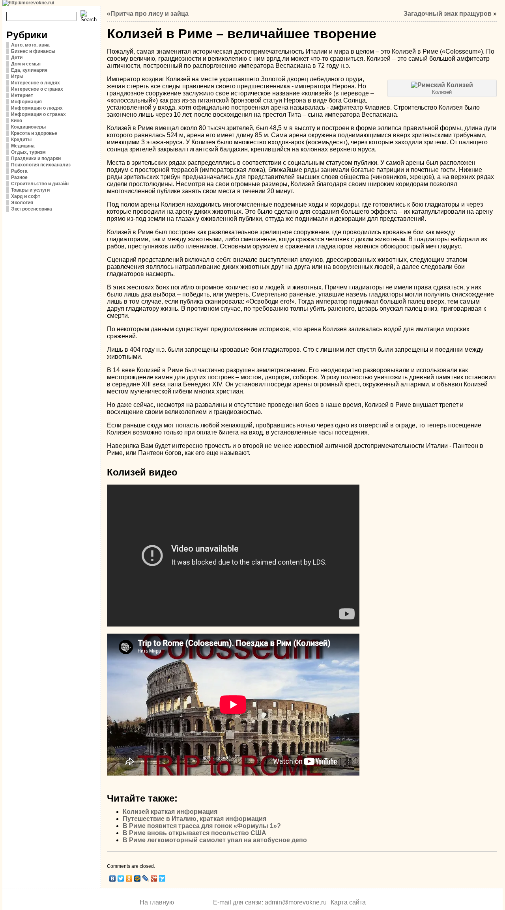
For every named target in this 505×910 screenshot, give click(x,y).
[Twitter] (121, 878)
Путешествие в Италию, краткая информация (194, 818)
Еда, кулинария (29, 70)
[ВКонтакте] (112, 878)
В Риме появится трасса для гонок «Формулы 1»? (202, 825)
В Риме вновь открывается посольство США (194, 833)
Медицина (23, 146)
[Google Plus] (154, 878)
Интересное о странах (37, 89)
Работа (19, 171)
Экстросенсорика (31, 209)
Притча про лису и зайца (149, 13)
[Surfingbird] (162, 878)
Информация (26, 101)
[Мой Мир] (137, 878)
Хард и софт (25, 196)
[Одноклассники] (129, 878)
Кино (16, 120)
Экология (22, 202)
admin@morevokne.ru (296, 902)
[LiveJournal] (146, 878)
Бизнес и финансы (33, 51)
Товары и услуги (30, 190)
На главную (157, 902)
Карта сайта (348, 902)
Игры (17, 76)
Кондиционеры (28, 127)
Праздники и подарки (36, 158)
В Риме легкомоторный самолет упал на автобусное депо (215, 840)
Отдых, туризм (28, 152)
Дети (16, 57)
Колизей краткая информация (170, 811)
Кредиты (21, 139)
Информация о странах (38, 114)
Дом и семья (26, 64)
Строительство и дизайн (40, 183)
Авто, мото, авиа (30, 45)
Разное (19, 177)
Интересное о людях (35, 83)
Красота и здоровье (34, 133)
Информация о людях (37, 108)
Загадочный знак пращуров (448, 13)
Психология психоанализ (41, 165)
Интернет (22, 95)
